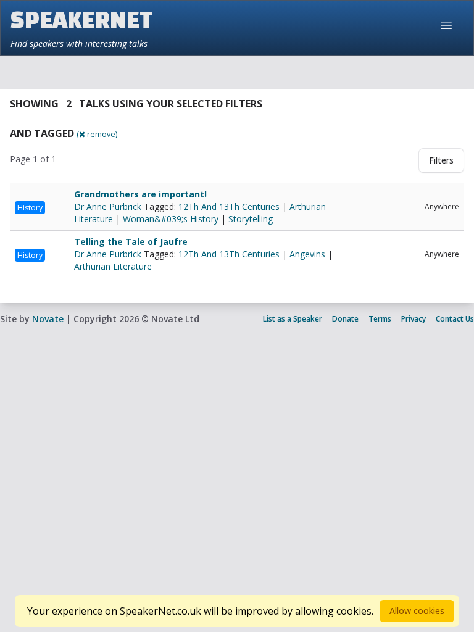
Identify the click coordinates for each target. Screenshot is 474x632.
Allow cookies (416, 611)
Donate (345, 319)
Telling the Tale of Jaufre (131, 241)
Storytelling (250, 219)
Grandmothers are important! (140, 194)
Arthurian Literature (113, 266)
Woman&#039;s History (170, 219)
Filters (441, 160)
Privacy (413, 319)
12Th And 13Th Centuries (229, 206)
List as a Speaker (292, 319)
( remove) (97, 133)
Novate (48, 319)
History (30, 207)
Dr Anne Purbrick (109, 206)
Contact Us (455, 319)
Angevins (307, 254)
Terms (379, 319)
